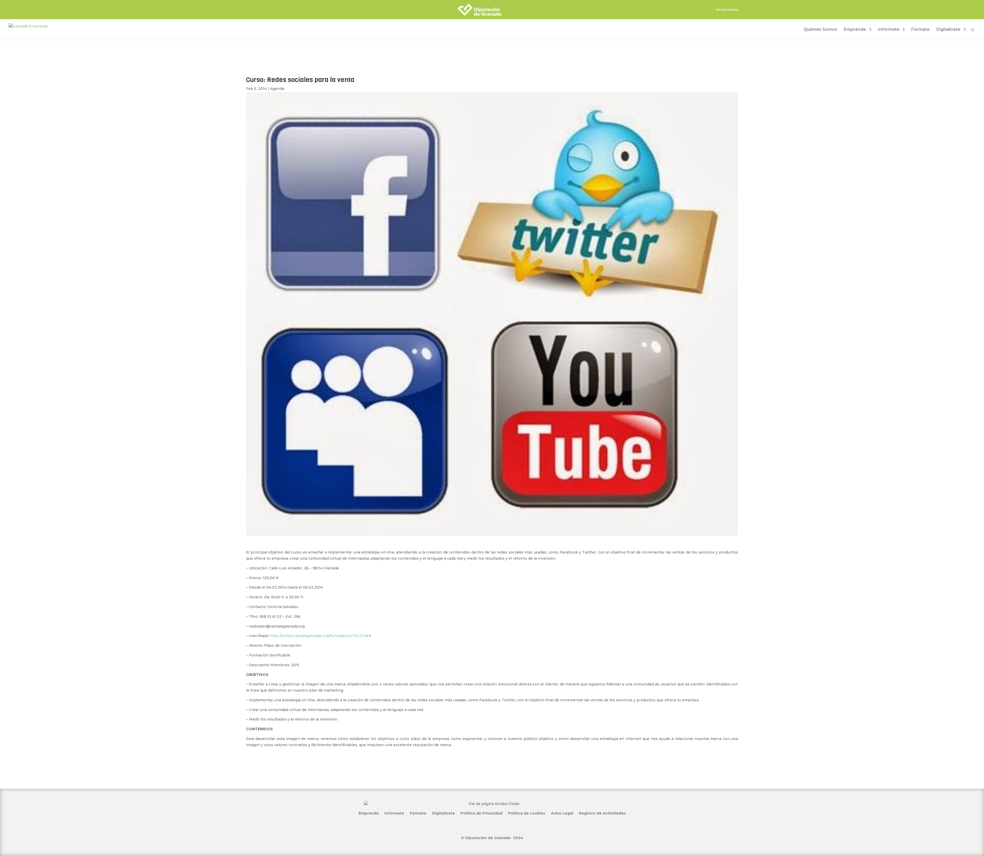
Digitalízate (948, 30)
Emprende (855, 30)
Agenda (277, 88)
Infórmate (888, 30)
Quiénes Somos (820, 30)
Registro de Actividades (602, 813)
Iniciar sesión (727, 10)
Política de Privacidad (481, 813)
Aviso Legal (562, 813)
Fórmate (920, 30)
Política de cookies (526, 813)
